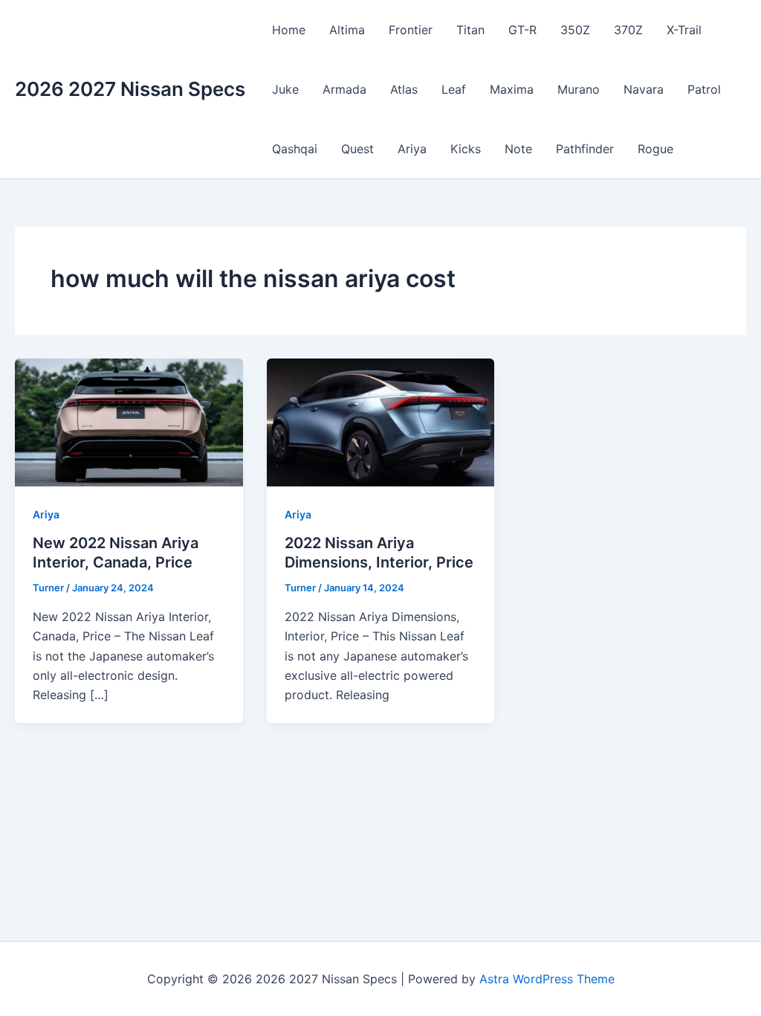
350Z (575, 29)
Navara (644, 89)
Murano (578, 89)
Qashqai (294, 148)
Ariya (412, 148)
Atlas (404, 89)
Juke (285, 89)
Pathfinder (585, 148)
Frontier (411, 29)
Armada (344, 89)
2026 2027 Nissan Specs (130, 88)
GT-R (522, 29)
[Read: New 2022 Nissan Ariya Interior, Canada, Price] (129, 421)
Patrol (704, 89)
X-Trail (684, 29)
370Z (628, 29)
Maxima (512, 89)
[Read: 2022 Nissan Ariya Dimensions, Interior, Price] (381, 421)
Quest (357, 148)
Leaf (453, 89)
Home (288, 29)
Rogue (655, 148)
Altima (347, 29)
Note (518, 148)
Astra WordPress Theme (547, 978)
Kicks (465, 148)
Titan (470, 29)
